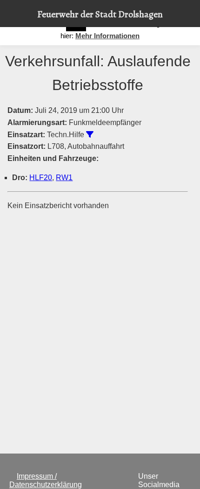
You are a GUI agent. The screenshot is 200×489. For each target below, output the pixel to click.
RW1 (64, 178)
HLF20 (40, 178)
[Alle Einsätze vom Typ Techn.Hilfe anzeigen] (89, 134)
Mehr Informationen (107, 36)
